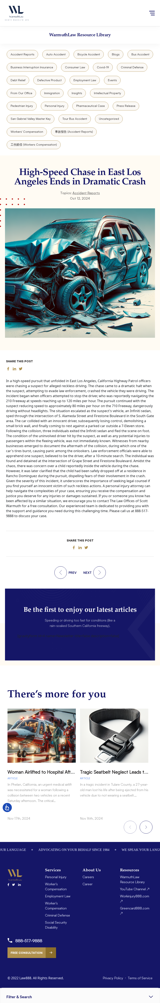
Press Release (126, 106)
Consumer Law (75, 67)
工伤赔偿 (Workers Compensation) (34, 144)
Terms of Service (140, 978)
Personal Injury (54, 106)
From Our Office (21, 93)
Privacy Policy (113, 978)
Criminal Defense (132, 67)
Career (87, 884)
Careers (88, 877)
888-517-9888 (28, 940)
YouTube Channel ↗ (134, 889)
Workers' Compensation (27, 131)
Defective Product (49, 80)
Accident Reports (22, 54)
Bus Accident (140, 54)
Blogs (116, 54)
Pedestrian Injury (22, 106)
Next (146, 827)
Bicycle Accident (89, 54)
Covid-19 (103, 67)
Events (112, 80)
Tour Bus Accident (74, 118)
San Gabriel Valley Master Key (31, 118)
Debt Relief (18, 80)
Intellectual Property (107, 93)
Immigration (52, 93)
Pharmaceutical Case (90, 106)
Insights (77, 93)
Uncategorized (109, 118)
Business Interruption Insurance (32, 67)
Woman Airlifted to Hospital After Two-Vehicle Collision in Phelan (73, 772)
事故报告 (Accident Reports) (74, 131)
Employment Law (85, 80)
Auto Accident (56, 54)
